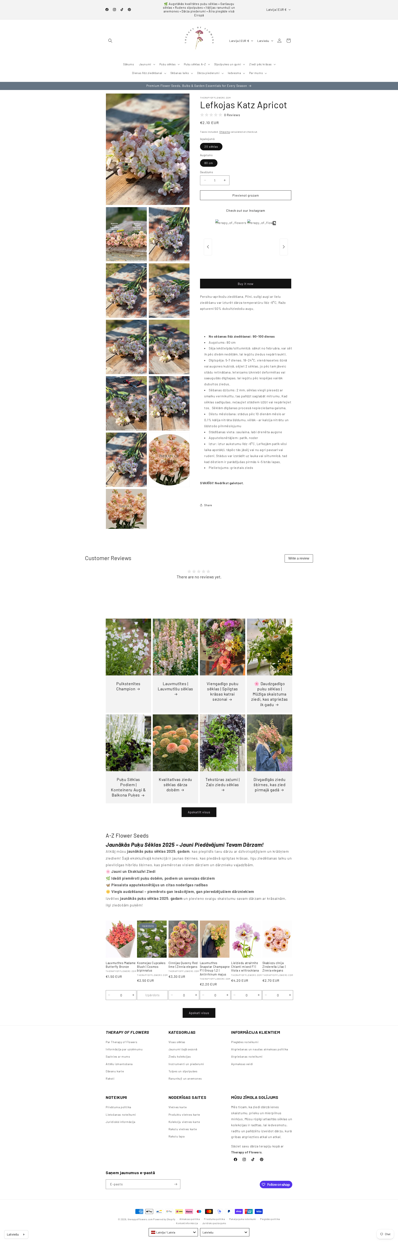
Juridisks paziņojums (214, 1223)
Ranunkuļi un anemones (185, 1078)
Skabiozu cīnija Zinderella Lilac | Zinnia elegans (273, 966)
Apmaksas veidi (242, 1064)
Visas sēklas (177, 1042)
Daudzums (206, 172)
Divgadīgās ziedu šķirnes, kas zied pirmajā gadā (270, 784)
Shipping (224, 131)
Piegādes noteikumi (244, 1042)
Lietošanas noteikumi (121, 1114)
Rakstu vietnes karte (183, 1129)
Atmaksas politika (190, 1219)
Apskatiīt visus (199, 812)
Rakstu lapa (177, 1136)
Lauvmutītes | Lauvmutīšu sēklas (175, 686)
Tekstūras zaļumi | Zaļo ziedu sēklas (222, 782)
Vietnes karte (178, 1107)
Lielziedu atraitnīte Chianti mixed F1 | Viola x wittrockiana (245, 966)
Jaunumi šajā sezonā (183, 1049)
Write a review (298, 558)
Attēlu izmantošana (119, 1064)
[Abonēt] (175, 1184)
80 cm (208, 162)
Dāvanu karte (115, 1071)
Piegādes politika (270, 1219)
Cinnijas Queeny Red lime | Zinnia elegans (183, 964)
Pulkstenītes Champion (128, 686)
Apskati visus (199, 1013)
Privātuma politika (118, 1107)
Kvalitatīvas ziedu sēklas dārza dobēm (175, 784)
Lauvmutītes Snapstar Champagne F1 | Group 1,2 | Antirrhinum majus (215, 968)
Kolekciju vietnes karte (184, 1121)
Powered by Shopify (164, 1219)
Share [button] (208, 505)
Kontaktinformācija (187, 1223)
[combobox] (173, 1232)
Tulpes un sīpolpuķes (183, 1071)
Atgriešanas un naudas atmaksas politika (259, 1049)
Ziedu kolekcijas (180, 1056)
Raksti (110, 1078)
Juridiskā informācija (120, 1121)
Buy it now (246, 283)
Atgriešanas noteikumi (247, 1056)
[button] (110, 40)
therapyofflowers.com (140, 1219)
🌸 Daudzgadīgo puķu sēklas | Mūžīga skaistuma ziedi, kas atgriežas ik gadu (269, 694)
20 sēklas (211, 146)
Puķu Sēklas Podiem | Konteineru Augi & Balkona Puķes (128, 787)
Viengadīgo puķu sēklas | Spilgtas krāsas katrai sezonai (223, 691)
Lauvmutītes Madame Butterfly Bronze (121, 964)
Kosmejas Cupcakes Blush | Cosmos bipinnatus (151, 966)
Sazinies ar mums (118, 1056)
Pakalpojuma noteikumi (242, 1219)
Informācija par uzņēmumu (124, 1049)
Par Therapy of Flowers (121, 1042)
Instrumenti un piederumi (186, 1064)
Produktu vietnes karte (184, 1114)
